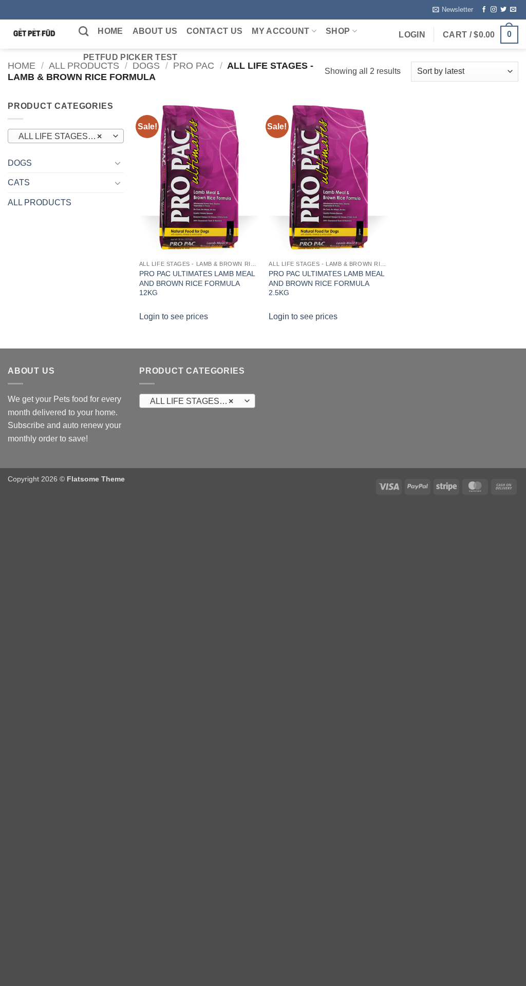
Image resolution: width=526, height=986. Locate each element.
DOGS (20, 163)
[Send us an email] (513, 9)
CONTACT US (214, 31)
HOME (110, 31)
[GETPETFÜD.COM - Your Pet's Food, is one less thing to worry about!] (35, 34)
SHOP (338, 31)
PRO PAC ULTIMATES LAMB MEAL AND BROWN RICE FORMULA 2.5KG (326, 283)
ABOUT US (155, 31)
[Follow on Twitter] (503, 9)
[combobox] (66, 136)
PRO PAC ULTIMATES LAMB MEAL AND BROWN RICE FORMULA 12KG (197, 283)
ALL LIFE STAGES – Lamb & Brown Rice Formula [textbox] (197, 401)
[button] (453, 9)
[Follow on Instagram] (494, 9)
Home (21, 65)
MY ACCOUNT (280, 31)
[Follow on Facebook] (484, 9)
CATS (19, 182)
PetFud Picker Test (130, 57)
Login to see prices (173, 316)
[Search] (83, 31)
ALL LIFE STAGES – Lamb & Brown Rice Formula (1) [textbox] (65, 136)
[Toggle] (117, 163)
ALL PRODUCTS (39, 202)
